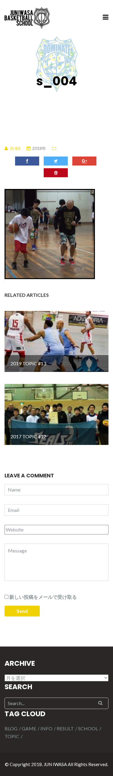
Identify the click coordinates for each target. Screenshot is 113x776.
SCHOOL (88, 728)
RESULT (65, 728)
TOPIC (12, 736)
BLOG (11, 728)
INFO (46, 728)
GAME (29, 728)
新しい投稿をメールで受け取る (43, 597)
